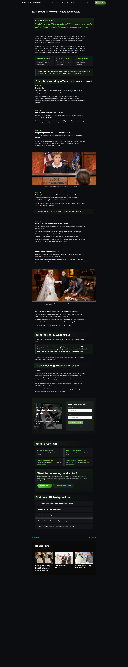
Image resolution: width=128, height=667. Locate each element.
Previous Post (37, 537)
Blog (68, 2)
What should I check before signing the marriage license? (56, 527)
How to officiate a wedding (61, 566)
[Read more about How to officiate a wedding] (64, 557)
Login (92, 2)
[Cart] (87, 2)
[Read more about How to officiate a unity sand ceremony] (84, 557)
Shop (63, 2)
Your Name (71, 407)
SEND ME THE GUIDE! (75, 422)
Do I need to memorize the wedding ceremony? (52, 521)
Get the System (100, 2)
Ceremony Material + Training (63, 485)
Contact (73, 2)
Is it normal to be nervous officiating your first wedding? (55, 503)
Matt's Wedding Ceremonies (31, 3)
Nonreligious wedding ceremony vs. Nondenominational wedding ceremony (42, 568)
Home (53, 2)
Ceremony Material (44, 485)
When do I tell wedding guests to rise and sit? (52, 515)
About (58, 2)
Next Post (92, 537)
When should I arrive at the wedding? (49, 509)
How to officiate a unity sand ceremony (83, 566)
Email (70, 414)
